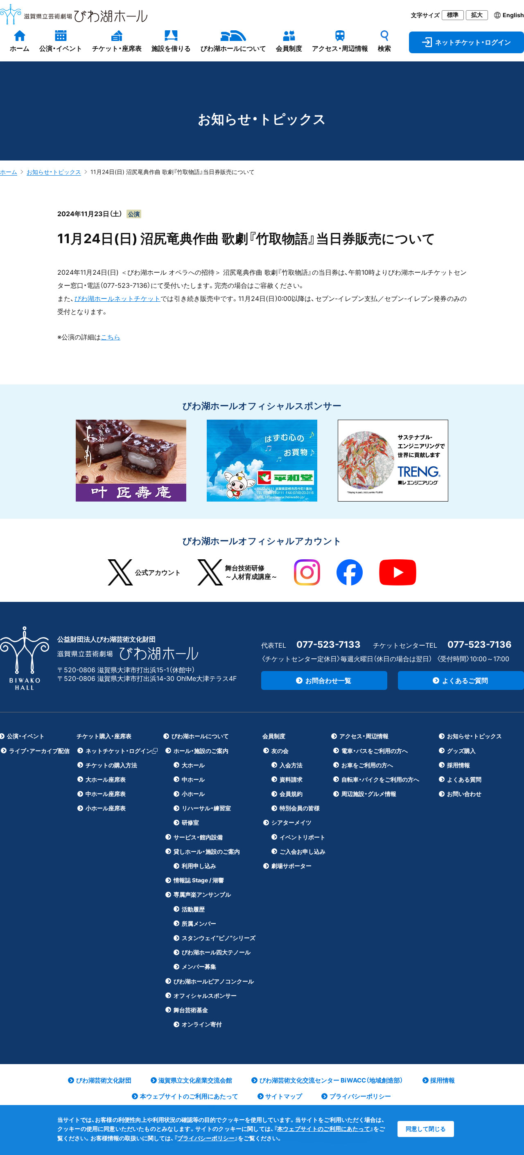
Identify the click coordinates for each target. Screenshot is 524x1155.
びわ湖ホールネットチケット (118, 298)
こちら (110, 337)
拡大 (477, 14)
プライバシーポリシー (206, 1138)
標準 (452, 14)
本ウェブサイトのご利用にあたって (323, 1128)
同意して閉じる (426, 1128)
